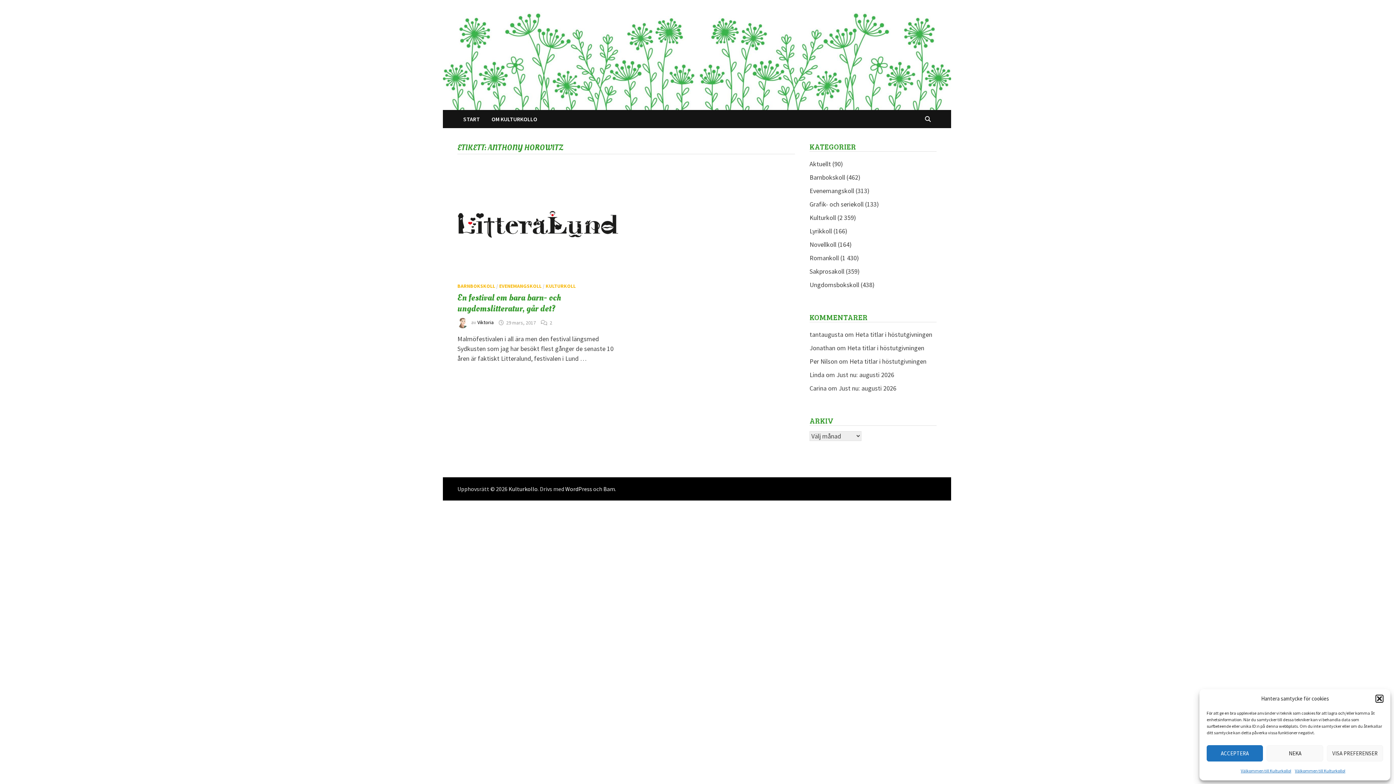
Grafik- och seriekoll (837, 204)
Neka (1295, 753)
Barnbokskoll (476, 286)
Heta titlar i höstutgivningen (893, 334)
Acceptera (1235, 753)
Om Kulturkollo (514, 119)
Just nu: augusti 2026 (865, 375)
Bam (609, 489)
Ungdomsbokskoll (834, 285)
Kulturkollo (523, 489)
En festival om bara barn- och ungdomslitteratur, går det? (509, 303)
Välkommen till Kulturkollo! (1266, 770)
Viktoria (485, 322)
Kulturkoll (561, 286)
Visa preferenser (1355, 753)
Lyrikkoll (821, 231)
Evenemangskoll (520, 286)
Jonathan (822, 348)
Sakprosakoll (827, 271)
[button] (1379, 698)
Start (471, 119)
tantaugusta (826, 334)
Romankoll (824, 258)
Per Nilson (823, 361)
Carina (818, 388)
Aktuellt (820, 164)
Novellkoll (823, 244)
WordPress (578, 489)
